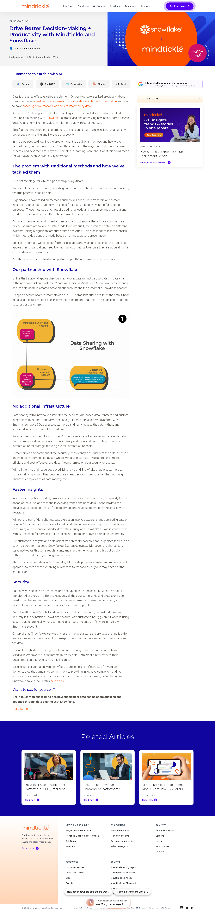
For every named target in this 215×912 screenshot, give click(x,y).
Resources (130, 6)
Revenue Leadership (122, 841)
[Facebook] (186, 907)
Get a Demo (20, 708)
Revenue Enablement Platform (82, 835)
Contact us (161, 851)
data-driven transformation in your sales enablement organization (74, 101)
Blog (68, 878)
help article (58, 681)
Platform (68, 6)
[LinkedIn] (181, 907)
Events (69, 883)
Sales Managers (119, 846)
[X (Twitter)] (192, 907)
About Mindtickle (165, 830)
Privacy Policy (78, 908)
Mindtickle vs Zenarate (123, 872)
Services (115, 6)
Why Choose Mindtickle (79, 830)
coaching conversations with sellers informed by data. (57, 106)
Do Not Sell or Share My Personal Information (137, 908)
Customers (99, 6)
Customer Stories (75, 867)
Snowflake (52, 118)
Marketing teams (120, 835)
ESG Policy (165, 908)
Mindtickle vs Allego (122, 878)
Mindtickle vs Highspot (123, 867)
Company (146, 6)
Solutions (83, 6)
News (159, 841)
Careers (160, 835)
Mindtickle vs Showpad (123, 883)
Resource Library (75, 872)
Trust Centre (163, 846)
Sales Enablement (120, 830)
